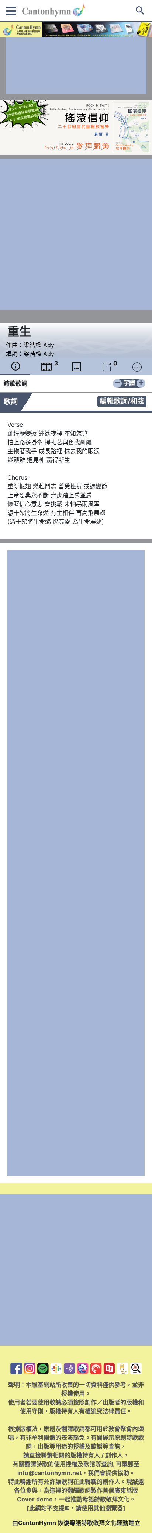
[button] (51, 147)
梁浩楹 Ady (39, 345)
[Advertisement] (76, 65)
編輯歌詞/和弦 (122, 401)
